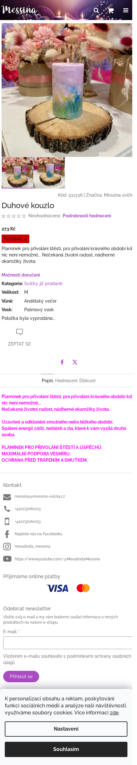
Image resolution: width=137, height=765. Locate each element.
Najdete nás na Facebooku (38, 534)
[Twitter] (75, 362)
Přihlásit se (21, 676)
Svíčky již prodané (43, 283)
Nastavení (66, 729)
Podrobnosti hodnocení (87, 215)
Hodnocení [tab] (66, 380)
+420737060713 (27, 509)
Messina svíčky (119, 195)
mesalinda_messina (32, 546)
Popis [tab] (47, 380)
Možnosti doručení (21, 274)
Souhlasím (66, 749)
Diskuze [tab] (87, 380)
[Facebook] (62, 362)
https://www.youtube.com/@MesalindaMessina (57, 559)
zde (114, 713)
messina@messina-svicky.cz (40, 496)
